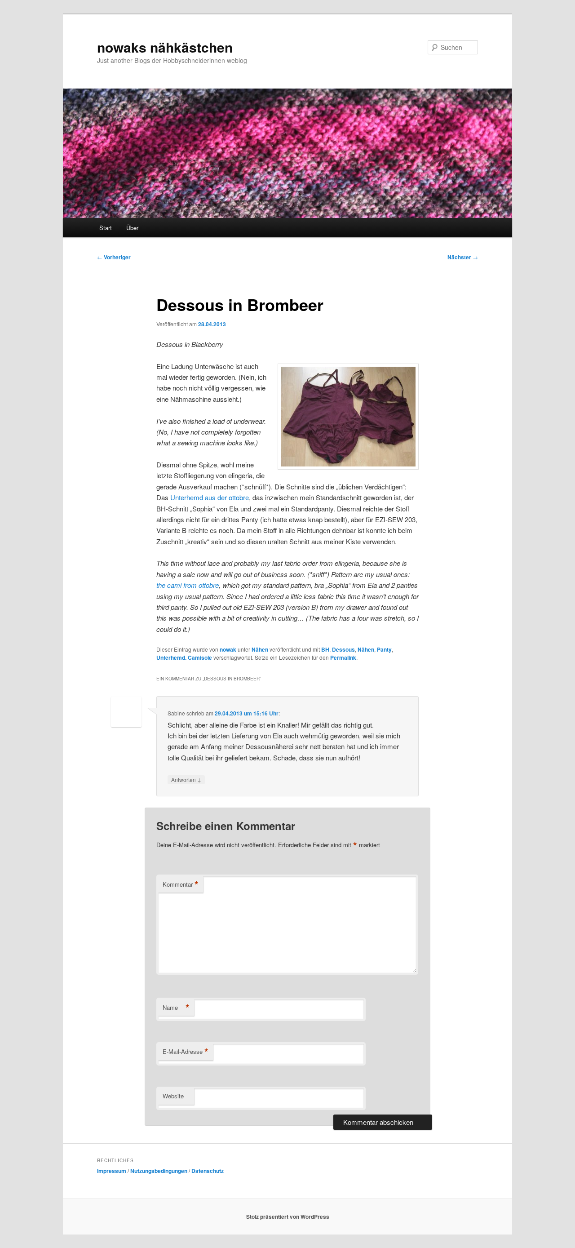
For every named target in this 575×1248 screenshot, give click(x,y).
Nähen (260, 649)
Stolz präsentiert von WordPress (287, 1216)
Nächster (462, 257)
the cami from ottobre (187, 585)
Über (132, 227)
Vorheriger (114, 257)
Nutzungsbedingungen (158, 1171)
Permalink (343, 657)
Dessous (343, 649)
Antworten (186, 779)
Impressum (111, 1171)
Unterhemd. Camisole (184, 657)
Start (105, 227)
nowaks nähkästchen (165, 47)
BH (325, 649)
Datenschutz (207, 1171)
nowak (228, 649)
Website (173, 1096)
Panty (384, 649)
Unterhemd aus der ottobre (209, 497)
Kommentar (181, 884)
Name (176, 1007)
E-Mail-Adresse (185, 1051)
